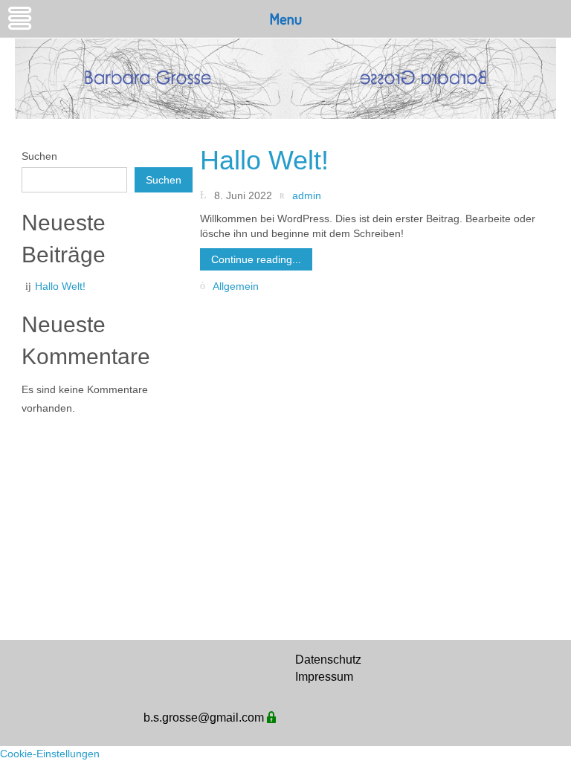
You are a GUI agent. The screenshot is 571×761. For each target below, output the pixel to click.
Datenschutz (328, 659)
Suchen (39, 156)
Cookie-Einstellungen (50, 754)
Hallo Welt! (60, 286)
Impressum (322, 676)
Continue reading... (256, 259)
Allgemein (236, 286)
